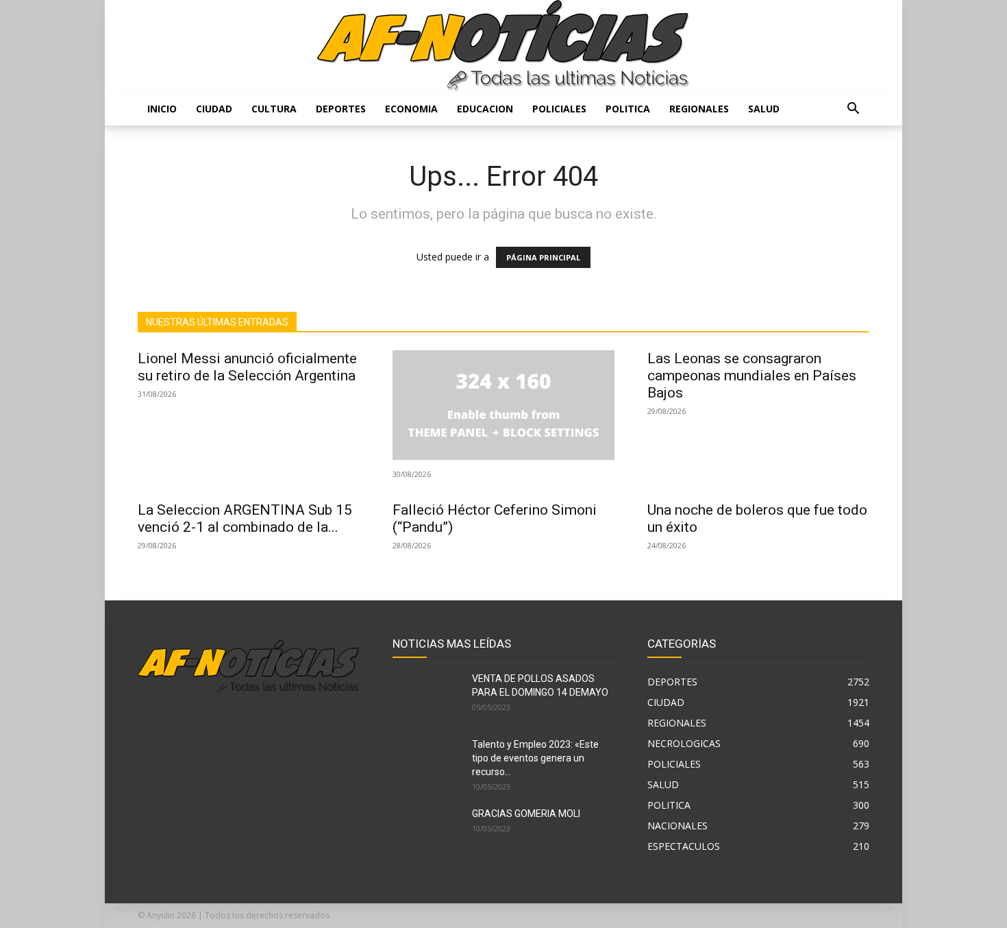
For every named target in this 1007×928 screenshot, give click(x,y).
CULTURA (274, 108)
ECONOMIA (411, 108)
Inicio (162, 108)
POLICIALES (559, 108)
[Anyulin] (503, 46)
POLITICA (628, 108)
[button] (852, 110)
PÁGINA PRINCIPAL (543, 257)
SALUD (764, 108)
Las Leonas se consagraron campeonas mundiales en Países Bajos (751, 375)
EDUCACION (485, 108)
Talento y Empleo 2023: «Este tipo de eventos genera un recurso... (535, 758)
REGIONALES (699, 108)
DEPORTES (341, 108)
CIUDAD (214, 108)
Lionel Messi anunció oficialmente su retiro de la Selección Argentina (247, 367)
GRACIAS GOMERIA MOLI (526, 813)
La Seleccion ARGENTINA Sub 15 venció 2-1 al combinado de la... (245, 518)
